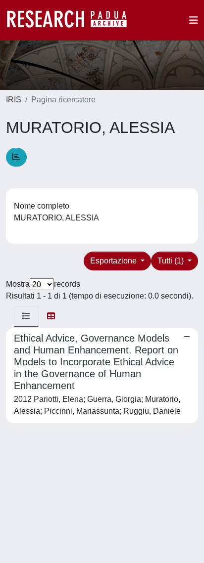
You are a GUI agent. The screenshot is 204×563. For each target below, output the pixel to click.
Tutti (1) (171, 261)
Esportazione (114, 261)
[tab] (26, 316)
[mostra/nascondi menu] (193, 20)
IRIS (13, 99)
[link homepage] (72, 20)
